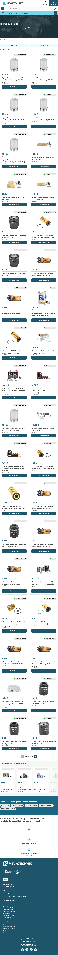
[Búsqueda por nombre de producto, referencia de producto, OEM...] (55, 9)
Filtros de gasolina (31, 805)
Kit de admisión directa (8, 808)
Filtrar (13, 45)
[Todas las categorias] (2, 8)
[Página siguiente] (35, 756)
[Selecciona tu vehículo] (55, 13)
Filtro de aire (5, 805)
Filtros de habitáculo (46, 805)
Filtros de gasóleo (17, 805)
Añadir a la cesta (14, 87)
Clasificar (43, 45)
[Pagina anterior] (22, 756)
